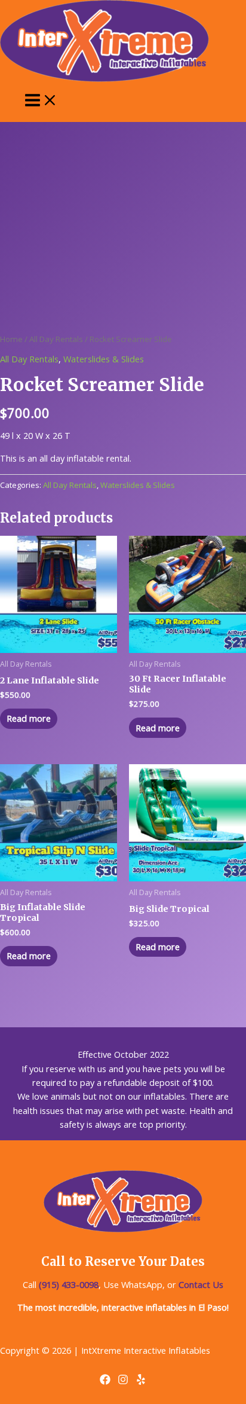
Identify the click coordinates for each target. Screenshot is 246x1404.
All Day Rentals (56, 339)
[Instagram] (123, 1381)
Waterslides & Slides (103, 359)
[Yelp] (141, 1381)
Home (11, 339)
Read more (29, 718)
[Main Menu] (41, 101)
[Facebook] (105, 1381)
